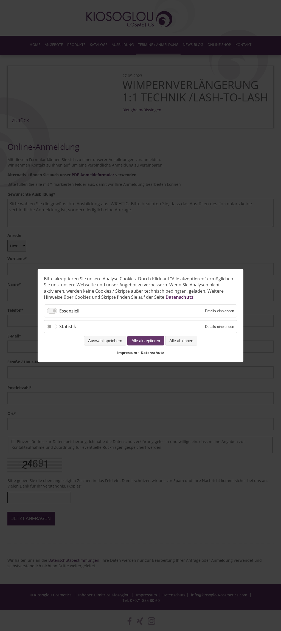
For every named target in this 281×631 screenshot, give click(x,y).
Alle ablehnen (181, 340)
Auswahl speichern (105, 340)
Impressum (127, 352)
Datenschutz (179, 297)
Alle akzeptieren (145, 340)
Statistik (67, 326)
